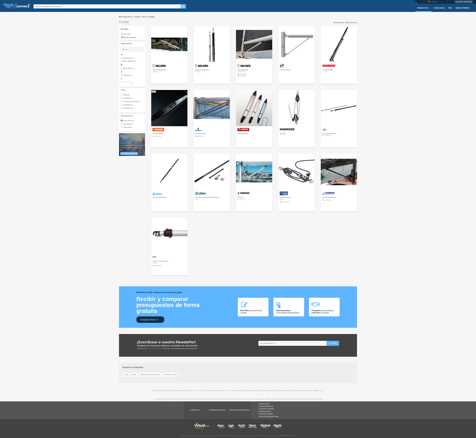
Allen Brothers (129, 58)
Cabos (126, 374)
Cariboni (127, 75)
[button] (132, 43)
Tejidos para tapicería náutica (150, 374)
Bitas (134, 374)
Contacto (339, 30)
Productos (422, 8)
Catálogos (439, 8)
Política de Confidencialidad (155, 348)
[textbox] (107, 6)
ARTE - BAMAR (129, 61)
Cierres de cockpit (171, 374)
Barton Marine (129, 68)
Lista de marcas (264, 404)
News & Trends (462, 8)
